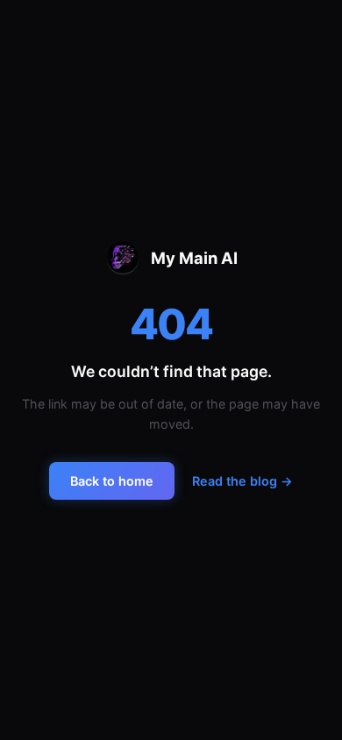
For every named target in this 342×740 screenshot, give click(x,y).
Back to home (111, 480)
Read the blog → (242, 480)
